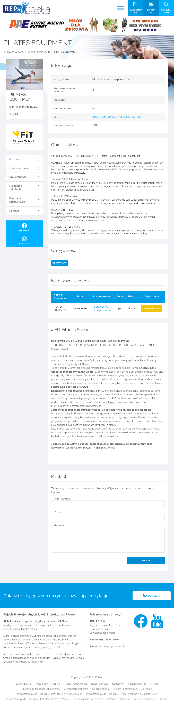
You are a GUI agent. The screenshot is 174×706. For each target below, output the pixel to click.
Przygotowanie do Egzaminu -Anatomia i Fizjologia (101, 699)
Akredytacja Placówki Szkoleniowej (41, 688)
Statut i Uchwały (99, 683)
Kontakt (14, 210)
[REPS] (26, 7)
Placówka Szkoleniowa (17, 200)
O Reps (154, 683)
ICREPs (61, 621)
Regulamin (118, 683)
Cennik (56, 683)
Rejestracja (151, 595)
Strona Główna (15, 52)
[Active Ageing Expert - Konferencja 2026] (87, 25)
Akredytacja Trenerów (76, 688)
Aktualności (42, 683)
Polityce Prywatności (32, 661)
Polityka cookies (137, 683)
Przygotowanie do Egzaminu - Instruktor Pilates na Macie (37, 699)
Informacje (16, 159)
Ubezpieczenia (100, 688)
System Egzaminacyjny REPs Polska (132, 688)
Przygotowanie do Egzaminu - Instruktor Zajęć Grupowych (49, 694)
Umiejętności (17, 176)
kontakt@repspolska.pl (111, 646)
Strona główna (23, 683)
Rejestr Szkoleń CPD (39, 52)
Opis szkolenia (18, 168)
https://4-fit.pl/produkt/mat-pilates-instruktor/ (117, 116)
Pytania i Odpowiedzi (75, 683)
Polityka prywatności (144, 699)
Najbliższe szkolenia (15, 187)
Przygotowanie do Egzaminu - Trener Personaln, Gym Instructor (121, 694)
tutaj (5, 658)
